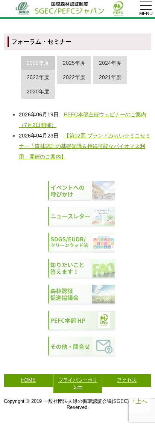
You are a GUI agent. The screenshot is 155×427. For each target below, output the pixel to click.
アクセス (127, 380)
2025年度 (74, 63)
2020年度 (38, 91)
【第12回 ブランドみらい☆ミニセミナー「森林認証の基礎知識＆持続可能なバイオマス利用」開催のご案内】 (84, 146)
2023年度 (38, 77)
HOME (28, 380)
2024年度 (110, 63)
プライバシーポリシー (77, 383)
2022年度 (74, 77)
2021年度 (110, 77)
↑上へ (139, 401)
